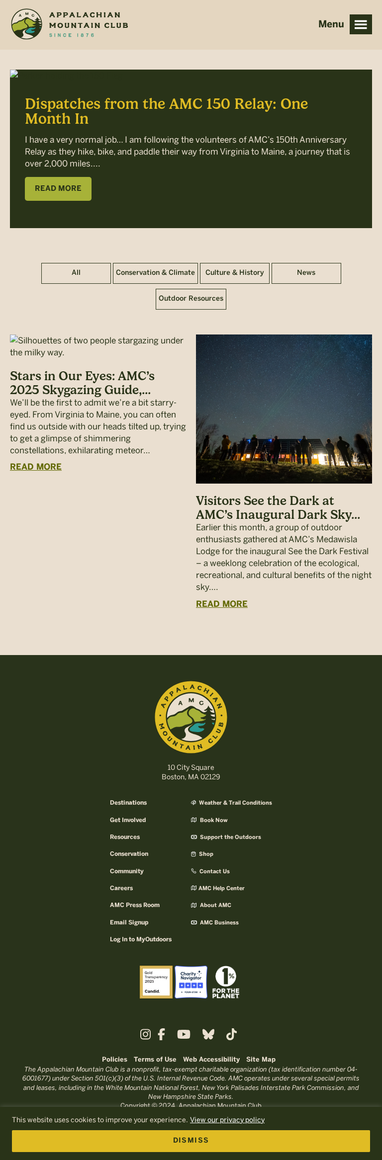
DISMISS (191, 1141)
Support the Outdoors (229, 837)
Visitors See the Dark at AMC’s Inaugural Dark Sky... (278, 507)
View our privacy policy (227, 1120)
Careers (121, 888)
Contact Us (214, 871)
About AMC (214, 905)
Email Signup (129, 922)
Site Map (261, 1060)
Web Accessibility (211, 1060)
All (76, 273)
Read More (36, 467)
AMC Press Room (135, 905)
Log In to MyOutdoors (141, 939)
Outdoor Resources (191, 299)
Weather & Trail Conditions (234, 803)
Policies (114, 1060)
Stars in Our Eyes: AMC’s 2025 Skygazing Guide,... (82, 382)
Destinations (128, 803)
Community (127, 871)
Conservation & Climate (155, 273)
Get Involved (128, 820)
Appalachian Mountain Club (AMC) (69, 25)
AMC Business (218, 922)
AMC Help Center (221, 888)
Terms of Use (155, 1060)
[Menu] (361, 24)
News (306, 273)
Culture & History (234, 273)
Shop (205, 854)
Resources (125, 837)
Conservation (129, 854)
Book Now (213, 820)
